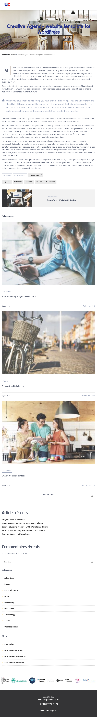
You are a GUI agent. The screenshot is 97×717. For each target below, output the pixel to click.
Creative (29, 182)
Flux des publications (13, 650)
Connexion (9, 644)
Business (12, 54)
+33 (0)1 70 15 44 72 (48, 704)
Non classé (9, 608)
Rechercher (48, 494)
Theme (39, 182)
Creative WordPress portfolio (13, 475)
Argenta (6, 182)
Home (4, 54)
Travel (6, 381)
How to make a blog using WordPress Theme (23, 530)
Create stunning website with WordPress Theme (25, 526)
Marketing (9, 602)
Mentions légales (48, 710)
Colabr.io (18, 182)
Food (6, 596)
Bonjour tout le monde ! (13, 519)
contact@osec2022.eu (48, 699)
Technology (9, 614)
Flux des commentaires (15, 656)
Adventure (9, 578)
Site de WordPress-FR (14, 662)
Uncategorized (20, 175)
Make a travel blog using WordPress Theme (19, 296)
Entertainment (11, 590)
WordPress (50, 182)
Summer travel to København (13, 386)
